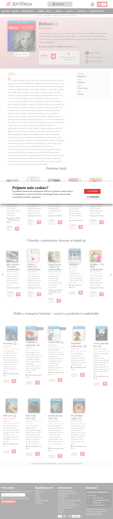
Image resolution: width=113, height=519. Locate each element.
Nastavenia (94, 197)
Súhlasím (93, 191)
